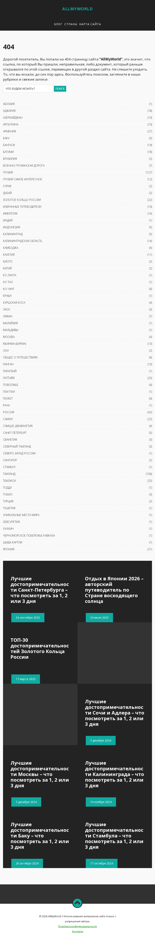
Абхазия (9, 104)
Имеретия (10, 213)
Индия (8, 220)
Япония (8, 549)
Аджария (9, 111)
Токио (8, 494)
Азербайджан (12, 117)
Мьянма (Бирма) (14, 344)
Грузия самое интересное (22, 179)
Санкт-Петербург (15, 433)
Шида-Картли (12, 542)
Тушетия (9, 508)
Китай (7, 268)
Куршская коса (14, 302)
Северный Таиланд (17, 446)
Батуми (8, 152)
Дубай (7, 193)
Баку (6, 138)
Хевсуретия (11, 522)
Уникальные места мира (21, 515)
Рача (6, 405)
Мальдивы (10, 330)
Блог (58, 24)
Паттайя (9, 378)
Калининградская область (22, 241)
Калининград (13, 234)
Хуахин (8, 529)
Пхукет (8, 398)
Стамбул (9, 467)
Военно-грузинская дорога (24, 165)
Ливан (7, 316)
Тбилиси (9, 481)
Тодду (7, 487)
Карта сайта (90, 24)
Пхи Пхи (9, 392)
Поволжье (10, 385)
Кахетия (9, 255)
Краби (7, 296)
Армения (9, 131)
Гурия (7, 186)
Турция (8, 501)
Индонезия (11, 227)
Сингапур (10, 460)
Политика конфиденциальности (77, 926)
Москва (9, 337)
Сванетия (10, 439)
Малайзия (10, 323)
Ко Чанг (9, 289)
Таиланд (9, 474)
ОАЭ (6, 350)
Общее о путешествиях (20, 357)
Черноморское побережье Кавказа (29, 535)
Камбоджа (10, 248)
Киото (8, 261)
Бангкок (9, 145)
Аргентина (10, 124)
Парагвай (10, 371)
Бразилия (10, 159)
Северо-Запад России (19, 453)
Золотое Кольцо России (22, 200)
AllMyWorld (77, 8)
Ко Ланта (9, 275)
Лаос (6, 309)
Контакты (77, 931)
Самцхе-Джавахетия (17, 426)
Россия (8, 412)
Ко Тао (8, 282)
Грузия (8, 172)
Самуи (8, 419)
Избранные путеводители (22, 207)
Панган (8, 364)
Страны (70, 24)
